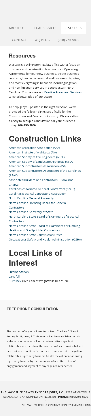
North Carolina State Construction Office (35, 235)
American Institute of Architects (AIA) (33, 152)
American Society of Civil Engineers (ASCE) (36, 157)
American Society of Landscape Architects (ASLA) (41, 162)
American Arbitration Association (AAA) (34, 148)
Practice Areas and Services (63, 92)
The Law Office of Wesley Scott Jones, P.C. (45, 11)
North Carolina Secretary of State (31, 212)
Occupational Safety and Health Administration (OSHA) (45, 239)
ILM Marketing (81, 405)
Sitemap (27, 405)
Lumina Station (19, 272)
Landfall (14, 276)
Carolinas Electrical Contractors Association (37, 194)
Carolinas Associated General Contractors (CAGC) (42, 189)
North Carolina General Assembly (31, 198)
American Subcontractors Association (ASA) (37, 166)
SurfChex (15, 281)
